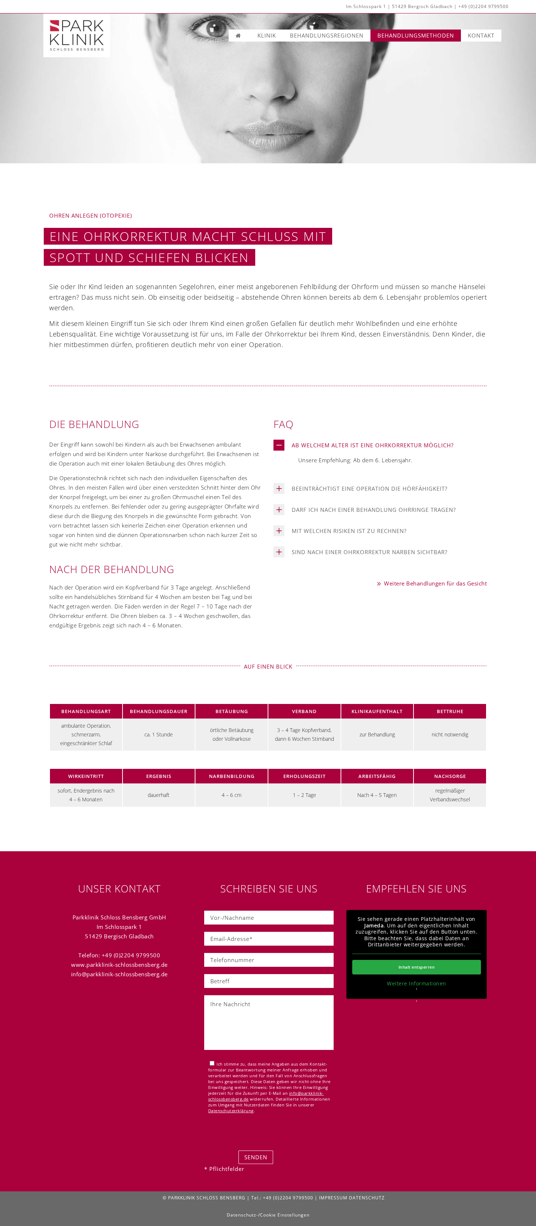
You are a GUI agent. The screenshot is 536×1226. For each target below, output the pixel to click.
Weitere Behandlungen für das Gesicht (434, 583)
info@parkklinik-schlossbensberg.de (119, 974)
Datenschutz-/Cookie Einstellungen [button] (268, 1215)
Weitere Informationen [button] (416, 983)
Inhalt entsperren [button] (417, 967)
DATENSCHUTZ (367, 1198)
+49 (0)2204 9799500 (483, 6)
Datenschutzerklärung (231, 1110)
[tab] (380, 445)
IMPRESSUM (333, 1198)
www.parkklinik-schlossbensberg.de (119, 964)
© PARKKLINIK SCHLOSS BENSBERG (204, 1198)
